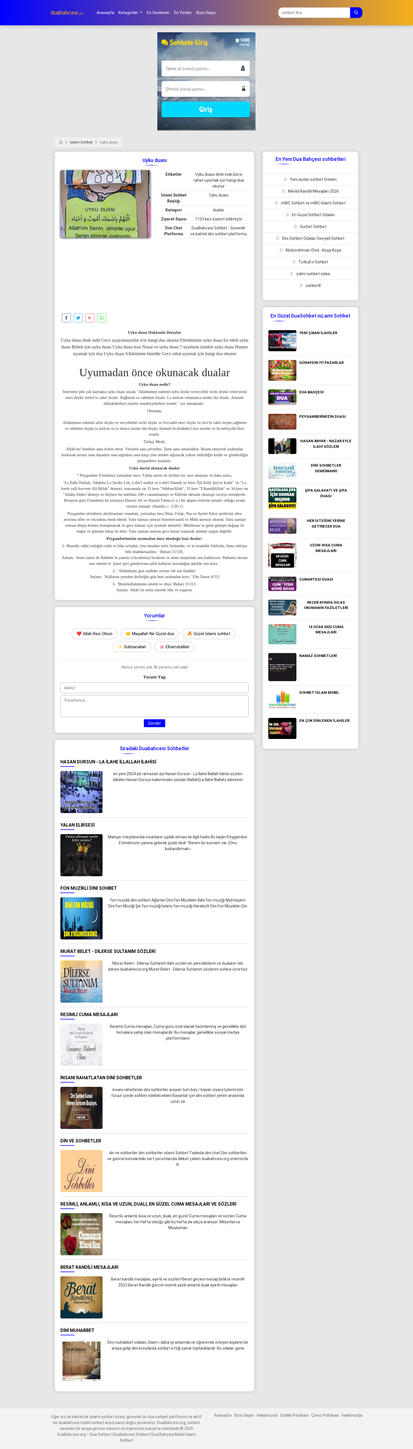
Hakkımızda (267, 1415)
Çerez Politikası (325, 1415)
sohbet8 (313, 285)
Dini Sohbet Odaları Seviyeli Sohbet (312, 238)
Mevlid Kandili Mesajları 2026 (313, 191)
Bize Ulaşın (244, 1415)
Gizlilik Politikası (294, 1415)
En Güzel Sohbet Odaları (313, 215)
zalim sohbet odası (312, 273)
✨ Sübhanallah (131, 646)
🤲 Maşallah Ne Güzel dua (150, 633)
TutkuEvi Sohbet (313, 262)
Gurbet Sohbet (312, 226)
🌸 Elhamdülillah (174, 646)
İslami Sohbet (81, 142)
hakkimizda (352, 1415)
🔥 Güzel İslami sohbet (208, 633)
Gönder (154, 723)
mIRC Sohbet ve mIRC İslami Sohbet (313, 203)
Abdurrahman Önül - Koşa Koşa (313, 250)
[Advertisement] (105, 277)
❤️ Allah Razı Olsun (94, 633)
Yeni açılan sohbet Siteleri (313, 179)
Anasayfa (223, 1415)
